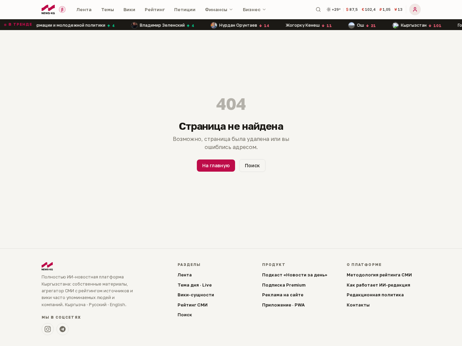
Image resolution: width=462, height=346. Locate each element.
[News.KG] (48, 9)
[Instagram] (48, 329)
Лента (84, 9)
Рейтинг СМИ (193, 304)
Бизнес (251, 9)
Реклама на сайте (282, 294)
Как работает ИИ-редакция (378, 285)
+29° (336, 9)
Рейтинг (155, 9)
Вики (129, 9)
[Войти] (415, 9)
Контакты (358, 304)
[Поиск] (318, 9)
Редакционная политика (375, 294)
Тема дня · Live (195, 285)
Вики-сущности (196, 294)
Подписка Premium (283, 285)
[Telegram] (62, 329)
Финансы (216, 9)
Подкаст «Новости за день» (294, 274)
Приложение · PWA (283, 304)
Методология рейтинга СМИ (379, 274)
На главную (216, 165)
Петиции (184, 9)
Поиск (252, 165)
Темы (107, 9)
